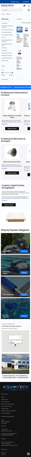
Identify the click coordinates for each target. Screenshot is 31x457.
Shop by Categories (5, 413)
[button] (29, 6)
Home (2, 397)
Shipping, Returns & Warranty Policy (9, 445)
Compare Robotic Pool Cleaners (8, 410)
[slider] (2, 73)
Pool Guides (4, 423)
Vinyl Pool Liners (5, 401)
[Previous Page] (19, 78)
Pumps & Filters (4, 408)
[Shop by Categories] (28, 413)
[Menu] (29, 10)
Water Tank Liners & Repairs (7, 404)
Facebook (3, 452)
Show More (4, 124)
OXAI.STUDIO (10, 435)
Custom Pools (4, 399)
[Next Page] (27, 78)
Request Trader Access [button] (6, 430)
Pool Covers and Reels (6, 406)
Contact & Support (5, 421)
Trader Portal (4, 429)
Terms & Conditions (5, 443)
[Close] (28, 453)
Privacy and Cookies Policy (7, 442)
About (2, 420)
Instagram (3, 454)
